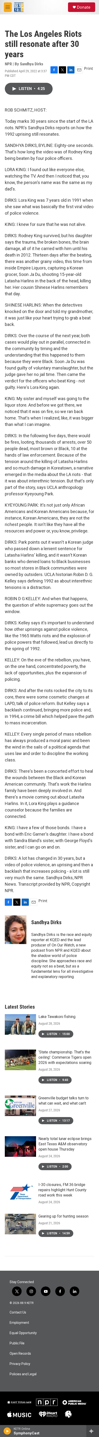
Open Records (20, 1353)
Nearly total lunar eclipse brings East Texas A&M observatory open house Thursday (65, 1144)
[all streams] (92, 1431)
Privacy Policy (20, 1364)
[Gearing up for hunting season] (20, 1224)
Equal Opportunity (23, 1333)
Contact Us (18, 1312)
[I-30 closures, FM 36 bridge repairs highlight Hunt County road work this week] (20, 1192)
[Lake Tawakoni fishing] (20, 1024)
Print (88, 68)
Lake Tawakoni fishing (56, 1016)
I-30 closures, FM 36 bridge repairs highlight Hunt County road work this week (62, 1189)
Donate (83, 7)
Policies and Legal (23, 1374)
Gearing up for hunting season (63, 1216)
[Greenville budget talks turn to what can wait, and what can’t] (20, 1106)
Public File (17, 1343)
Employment (19, 1323)
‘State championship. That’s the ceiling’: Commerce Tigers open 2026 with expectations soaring (64, 1057)
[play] (7, 1431)
